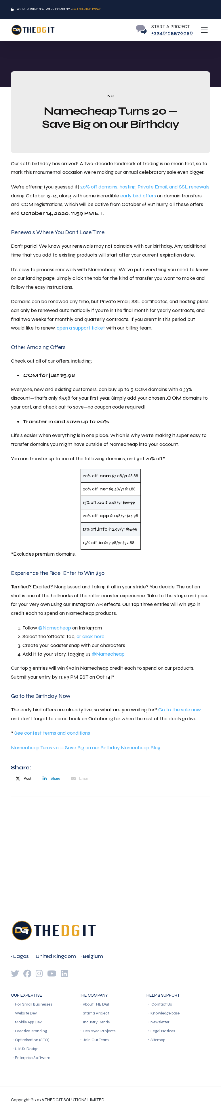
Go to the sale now (179, 709)
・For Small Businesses (31, 1004)
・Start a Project (94, 1013)
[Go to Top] (209, 1100)
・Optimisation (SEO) (30, 1039)
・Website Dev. (24, 1013)
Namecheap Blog (140, 747)
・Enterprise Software (30, 1057)
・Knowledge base (163, 1013)
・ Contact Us (159, 1004)
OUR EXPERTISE (26, 995)
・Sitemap (155, 1039)
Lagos (21, 956)
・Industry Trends (94, 1022)
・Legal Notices (160, 1031)
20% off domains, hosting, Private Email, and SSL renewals (144, 187)
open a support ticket (81, 328)
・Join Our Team (94, 1039)
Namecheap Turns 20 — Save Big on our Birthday (65, 747)
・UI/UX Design (25, 1048)
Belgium (93, 956)
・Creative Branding (29, 1031)
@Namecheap (54, 628)
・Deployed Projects (97, 1031)
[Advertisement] (110, 842)
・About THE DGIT (95, 1004)
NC (110, 96)
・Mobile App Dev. (26, 1022)
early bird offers (138, 195)
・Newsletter (157, 1022)
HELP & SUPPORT (163, 995)
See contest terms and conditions (52, 733)
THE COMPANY (93, 995)
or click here (90, 636)
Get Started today (87, 9)
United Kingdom (56, 956)
